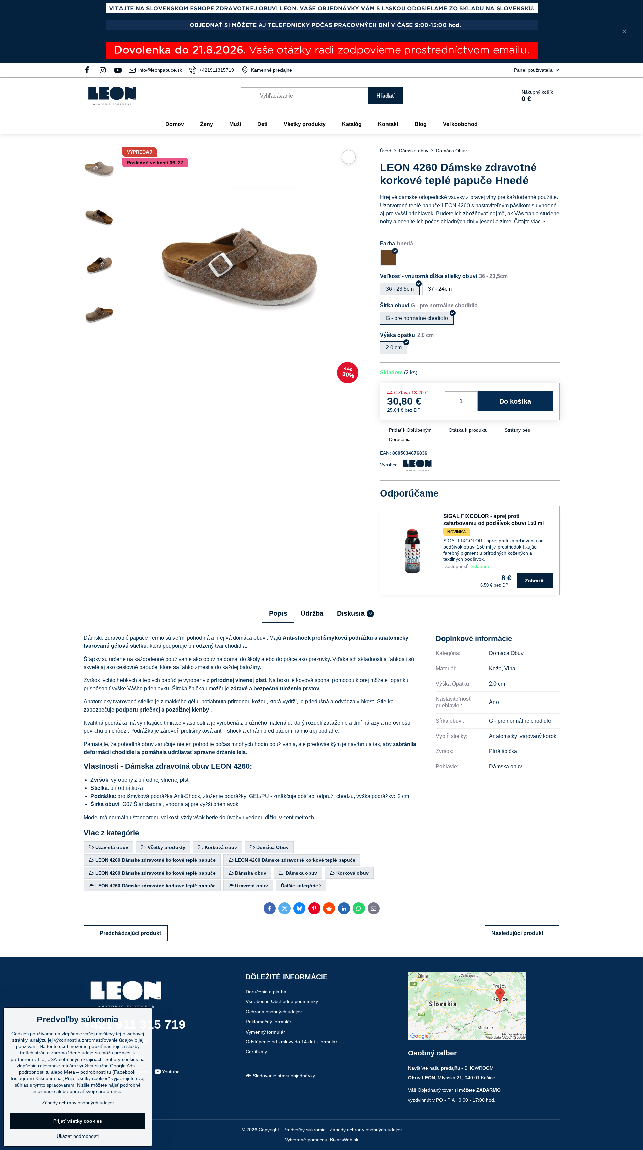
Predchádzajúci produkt (130, 933)
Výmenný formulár (265, 1032)
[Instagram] (102, 70)
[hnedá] (388, 258)
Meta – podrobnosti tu (87, 1072)
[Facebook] (89, 70)
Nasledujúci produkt (517, 933)
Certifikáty (256, 1051)
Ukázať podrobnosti (78, 1136)
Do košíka (515, 401)
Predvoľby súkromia (304, 1129)
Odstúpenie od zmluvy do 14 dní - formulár (291, 1041)
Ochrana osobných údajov (274, 1011)
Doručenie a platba (266, 991)
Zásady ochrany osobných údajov (366, 1129)
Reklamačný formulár (268, 1021)
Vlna (509, 668)
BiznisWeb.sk (344, 1139)
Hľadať (385, 96)
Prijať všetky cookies (77, 1121)
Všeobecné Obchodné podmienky (282, 1001)
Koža (495, 668)
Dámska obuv (505, 766)
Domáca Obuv (506, 653)
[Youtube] (118, 70)
